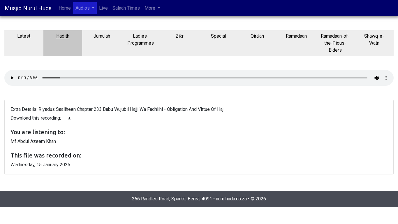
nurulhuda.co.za (231, 199)
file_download (69, 118)
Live (103, 8)
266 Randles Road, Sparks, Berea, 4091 (172, 199)
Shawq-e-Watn (374, 39)
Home (65, 8)
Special (218, 36)
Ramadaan (296, 36)
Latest (23, 36)
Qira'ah (257, 36)
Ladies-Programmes (140, 39)
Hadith (62, 36)
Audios (83, 8)
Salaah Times (126, 8)
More (150, 8)
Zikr (180, 36)
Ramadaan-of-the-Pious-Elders (335, 43)
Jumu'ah (102, 36)
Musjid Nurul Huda (28, 8)
